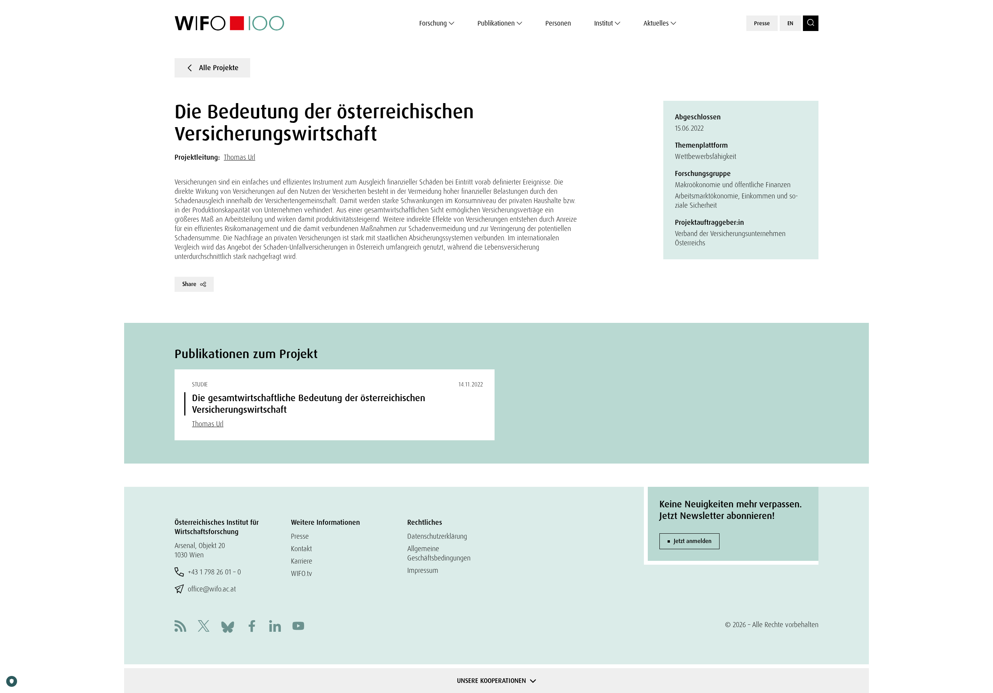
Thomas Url (239, 157)
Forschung (433, 23)
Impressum (422, 570)
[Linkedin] (275, 626)
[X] (203, 626)
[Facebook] (252, 626)
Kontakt (301, 548)
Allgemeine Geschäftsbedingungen (439, 553)
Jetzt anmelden (692, 541)
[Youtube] (298, 626)
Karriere (301, 561)
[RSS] (180, 626)
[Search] (810, 23)
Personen (558, 23)
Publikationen (496, 23)
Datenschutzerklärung (437, 536)
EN (790, 23)
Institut (603, 23)
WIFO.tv (301, 573)
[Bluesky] (227, 626)
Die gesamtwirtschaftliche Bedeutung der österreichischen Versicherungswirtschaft (308, 403)
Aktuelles (656, 23)
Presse (762, 23)
